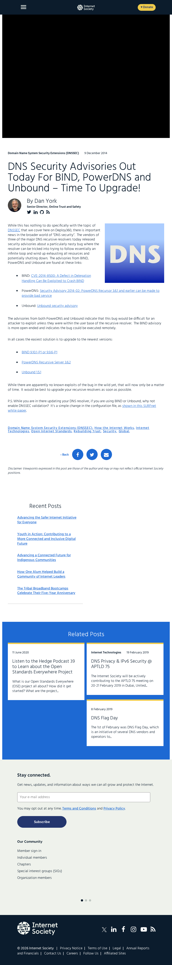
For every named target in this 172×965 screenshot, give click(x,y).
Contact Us (52, 953)
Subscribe (42, 822)
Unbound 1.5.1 (31, 372)
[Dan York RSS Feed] (48, 212)
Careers (72, 953)
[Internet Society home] (86, 7)
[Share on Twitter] (92, 454)
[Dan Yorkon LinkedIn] (36, 212)
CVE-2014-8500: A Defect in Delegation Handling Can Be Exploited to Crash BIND (56, 278)
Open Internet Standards (51, 431)
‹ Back (64, 455)
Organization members (34, 878)
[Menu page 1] (82, 900)
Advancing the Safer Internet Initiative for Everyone (46, 520)
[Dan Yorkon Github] (42, 212)
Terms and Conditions (79, 809)
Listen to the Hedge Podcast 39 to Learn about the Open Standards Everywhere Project (43, 667)
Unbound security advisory (57, 306)
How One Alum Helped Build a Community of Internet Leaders (41, 574)
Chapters (24, 864)
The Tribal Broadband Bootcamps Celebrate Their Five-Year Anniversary (46, 591)
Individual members (32, 858)
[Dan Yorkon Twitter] (29, 212)
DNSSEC (14, 230)
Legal (117, 948)
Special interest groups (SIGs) (39, 871)
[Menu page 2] (86, 900)
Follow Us (91, 953)
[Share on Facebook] (77, 454)
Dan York (45, 201)
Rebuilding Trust (87, 431)
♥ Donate (147, 7)
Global (124, 431)
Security (109, 431)
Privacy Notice (71, 948)
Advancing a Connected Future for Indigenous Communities (44, 558)
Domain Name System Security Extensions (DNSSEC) (50, 428)
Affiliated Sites (115, 953)
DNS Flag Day (104, 718)
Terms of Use (97, 948)
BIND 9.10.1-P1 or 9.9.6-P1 (39, 352)
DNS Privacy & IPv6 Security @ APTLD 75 (121, 664)
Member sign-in (29, 851)
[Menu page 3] (90, 900)
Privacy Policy (114, 809)
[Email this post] (106, 454)
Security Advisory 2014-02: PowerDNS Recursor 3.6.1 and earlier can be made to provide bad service (90, 293)
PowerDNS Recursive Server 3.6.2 (46, 362)
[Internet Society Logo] (37, 928)
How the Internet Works (114, 428)
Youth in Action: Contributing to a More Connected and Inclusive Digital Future (46, 539)
